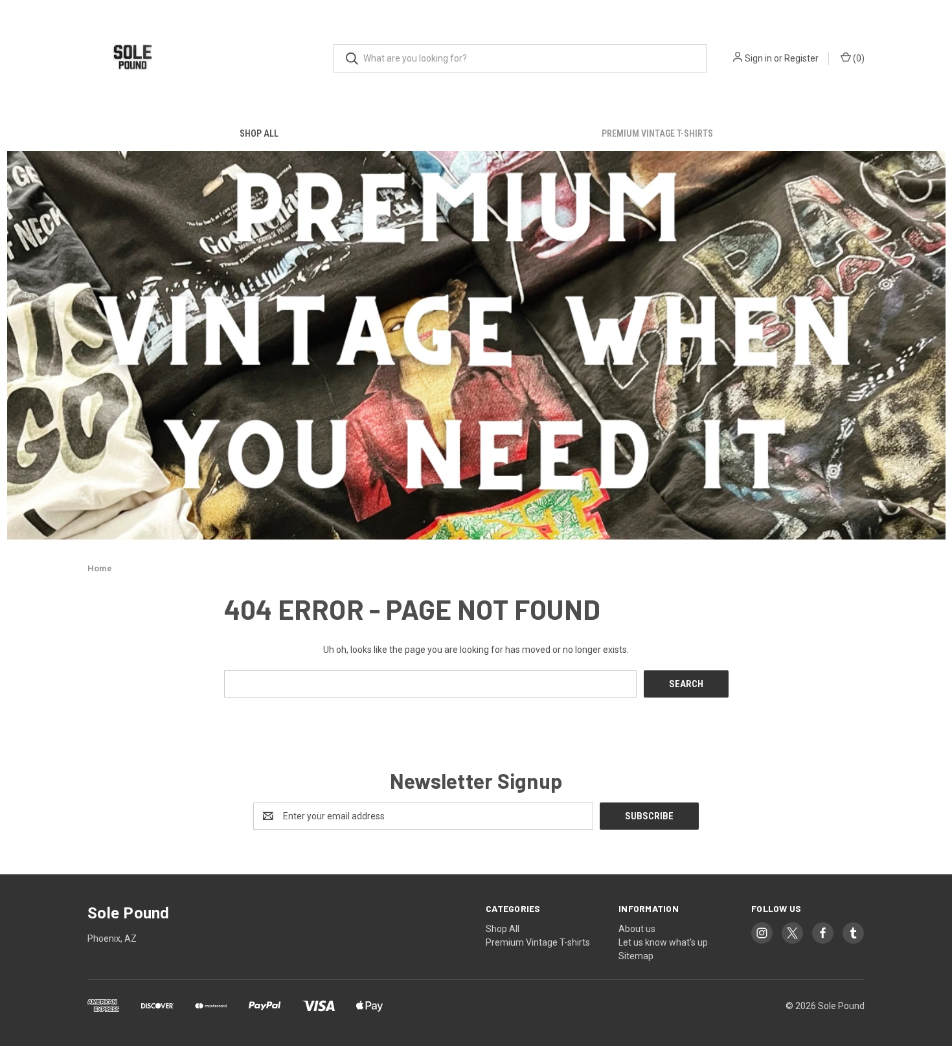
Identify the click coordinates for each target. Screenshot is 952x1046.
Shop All (259, 133)
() (858, 58)
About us (636, 929)
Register (801, 58)
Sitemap (635, 956)
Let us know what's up (663, 942)
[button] (476, 345)
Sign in (758, 58)
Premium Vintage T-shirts (657, 133)
